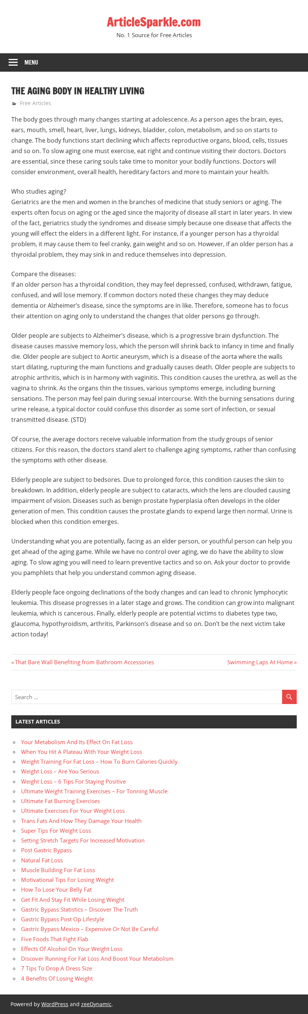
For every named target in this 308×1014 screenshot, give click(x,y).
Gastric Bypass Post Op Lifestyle (62, 919)
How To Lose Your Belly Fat (56, 889)
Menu (31, 62)
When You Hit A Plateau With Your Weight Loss (81, 751)
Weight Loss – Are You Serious (60, 771)
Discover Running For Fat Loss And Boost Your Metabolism (97, 958)
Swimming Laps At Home (260, 662)
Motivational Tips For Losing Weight (67, 879)
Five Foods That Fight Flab (54, 939)
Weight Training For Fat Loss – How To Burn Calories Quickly (99, 761)
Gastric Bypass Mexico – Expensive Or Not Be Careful (90, 929)
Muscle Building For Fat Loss (58, 870)
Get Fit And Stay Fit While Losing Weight (72, 899)
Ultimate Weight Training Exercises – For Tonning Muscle (94, 791)
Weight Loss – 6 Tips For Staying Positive (73, 781)
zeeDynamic (96, 1004)
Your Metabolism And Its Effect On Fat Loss (77, 742)
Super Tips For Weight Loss (56, 830)
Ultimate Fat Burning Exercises (60, 801)
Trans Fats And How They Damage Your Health (81, 820)
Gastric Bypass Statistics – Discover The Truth (79, 909)
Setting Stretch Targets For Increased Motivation (83, 840)
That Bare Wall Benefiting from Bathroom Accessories (84, 662)
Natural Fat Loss (42, 860)
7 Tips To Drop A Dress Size (56, 968)
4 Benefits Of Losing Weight (57, 978)
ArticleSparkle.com (154, 21)
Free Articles (35, 103)
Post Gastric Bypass (46, 850)
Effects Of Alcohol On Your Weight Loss (71, 948)
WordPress (54, 1004)
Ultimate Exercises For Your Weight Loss (73, 810)
